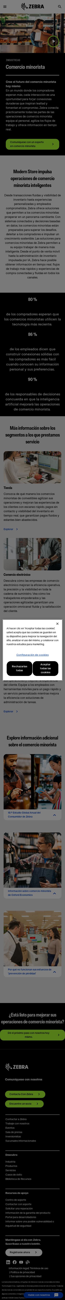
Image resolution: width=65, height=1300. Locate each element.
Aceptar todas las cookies (45, 668)
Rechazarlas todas (19, 668)
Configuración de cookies (32, 655)
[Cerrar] (57, 624)
